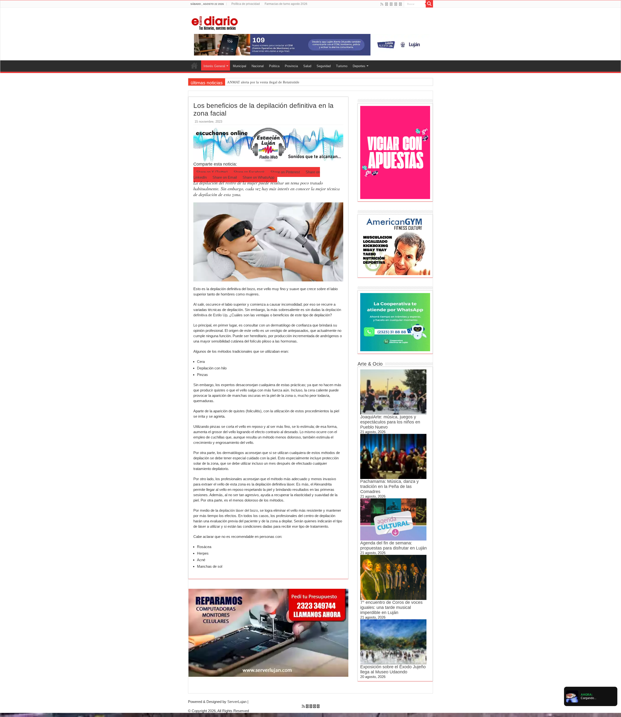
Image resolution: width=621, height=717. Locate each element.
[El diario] (215, 22)
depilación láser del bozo (238, 510)
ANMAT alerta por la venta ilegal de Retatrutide (263, 82)
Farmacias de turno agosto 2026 (286, 4)
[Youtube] (396, 4)
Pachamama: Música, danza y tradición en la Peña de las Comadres (389, 486)
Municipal (239, 66)
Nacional (258, 66)
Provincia (291, 66)
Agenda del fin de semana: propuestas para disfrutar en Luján (393, 545)
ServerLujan (236, 702)
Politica (274, 66)
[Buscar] (429, 4)
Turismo (341, 66)
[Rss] (382, 4)
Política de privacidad (245, 4)
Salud (307, 66)
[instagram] (400, 4)
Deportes (359, 66)
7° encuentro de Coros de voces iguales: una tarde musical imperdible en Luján (391, 607)
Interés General (214, 66)
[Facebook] (386, 4)
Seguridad (324, 66)
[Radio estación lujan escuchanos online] (268, 144)
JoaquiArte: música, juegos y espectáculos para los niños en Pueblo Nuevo (390, 422)
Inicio (194, 65)
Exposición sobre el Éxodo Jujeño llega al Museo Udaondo (393, 669)
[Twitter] (391, 4)
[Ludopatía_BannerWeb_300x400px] (395, 152)
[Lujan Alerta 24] (310, 44)
